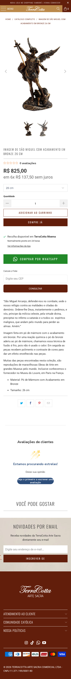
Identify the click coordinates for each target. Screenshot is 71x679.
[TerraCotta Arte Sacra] (35, 8)
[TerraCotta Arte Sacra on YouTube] (44, 643)
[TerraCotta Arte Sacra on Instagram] (26, 643)
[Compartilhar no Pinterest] (39, 403)
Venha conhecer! (52, 2)
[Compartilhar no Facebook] (30, 403)
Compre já (35, 222)
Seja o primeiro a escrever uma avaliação (35, 481)
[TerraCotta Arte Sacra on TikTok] (32, 643)
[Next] (65, 71)
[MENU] (1, 8)
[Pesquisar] (58, 8)
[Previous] (6, 71)
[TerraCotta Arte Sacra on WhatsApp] (38, 643)
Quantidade (9, 196)
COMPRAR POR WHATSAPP (38, 259)
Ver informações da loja (19, 246)
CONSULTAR (35, 288)
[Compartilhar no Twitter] (21, 403)
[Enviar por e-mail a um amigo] (48, 403)
